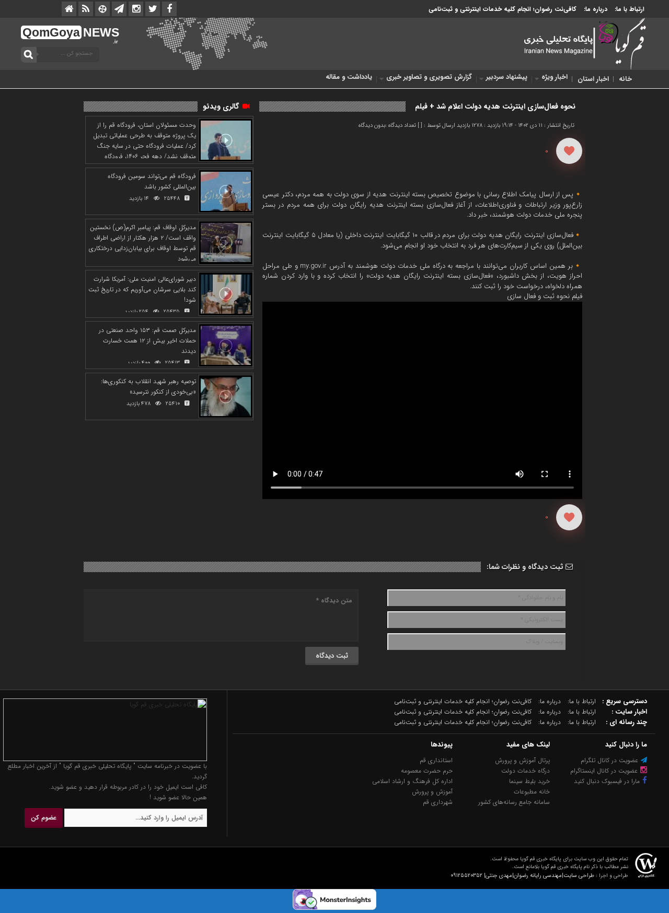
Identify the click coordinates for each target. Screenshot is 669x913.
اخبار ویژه (554, 77)
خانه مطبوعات (532, 792)
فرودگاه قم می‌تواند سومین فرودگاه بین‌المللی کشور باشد (152, 181)
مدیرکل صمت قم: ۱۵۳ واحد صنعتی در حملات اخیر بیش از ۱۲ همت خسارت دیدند (147, 340)
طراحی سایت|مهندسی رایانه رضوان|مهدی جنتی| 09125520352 (522, 875)
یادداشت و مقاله (349, 77)
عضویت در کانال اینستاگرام (605, 771)
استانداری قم (436, 760)
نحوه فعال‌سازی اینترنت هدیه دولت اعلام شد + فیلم (495, 106)
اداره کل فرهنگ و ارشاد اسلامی (412, 781)
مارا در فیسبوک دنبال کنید (608, 781)
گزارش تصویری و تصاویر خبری (429, 77)
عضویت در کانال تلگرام (610, 760)
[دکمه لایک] (569, 151)
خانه (625, 79)
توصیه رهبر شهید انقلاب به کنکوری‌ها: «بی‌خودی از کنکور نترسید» (148, 386)
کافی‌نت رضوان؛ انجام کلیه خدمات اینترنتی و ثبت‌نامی (502, 9)
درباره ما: (595, 9)
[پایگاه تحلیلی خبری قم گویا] (105, 759)
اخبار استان (593, 79)
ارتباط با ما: (629, 9)
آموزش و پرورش (432, 792)
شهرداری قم (438, 802)
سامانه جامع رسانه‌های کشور (514, 802)
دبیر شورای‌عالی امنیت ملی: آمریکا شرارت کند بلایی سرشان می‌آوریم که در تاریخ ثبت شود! (142, 289)
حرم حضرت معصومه (427, 771)
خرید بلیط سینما (529, 781)
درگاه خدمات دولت (525, 771)
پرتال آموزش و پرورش (522, 760)
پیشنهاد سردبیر (506, 77)
